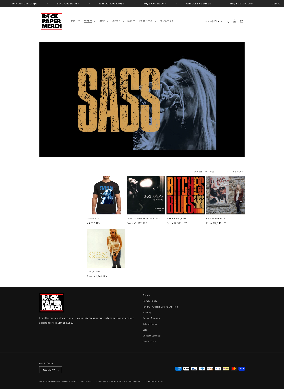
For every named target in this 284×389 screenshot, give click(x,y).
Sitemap (147, 312)
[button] (89, 21)
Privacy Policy (150, 301)
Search (146, 295)
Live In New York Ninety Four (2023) (143, 218)
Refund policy (150, 323)
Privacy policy (102, 381)
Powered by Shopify (69, 381)
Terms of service (118, 381)
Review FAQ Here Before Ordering (160, 306)
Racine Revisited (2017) (217, 218)
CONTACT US (149, 341)
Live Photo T (93, 218)
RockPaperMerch (53, 381)
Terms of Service (151, 318)
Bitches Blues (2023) (176, 218)
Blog (145, 329)
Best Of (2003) (93, 271)
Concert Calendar (152, 335)
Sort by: (198, 171)
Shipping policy (135, 381)
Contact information (154, 381)
